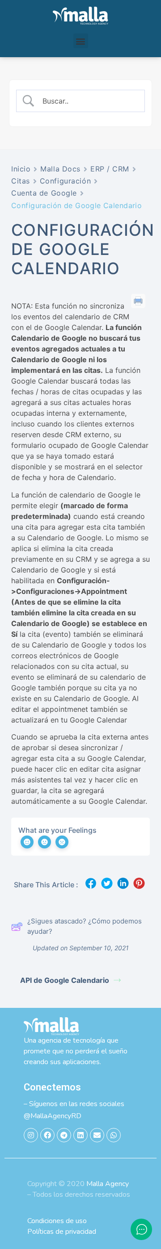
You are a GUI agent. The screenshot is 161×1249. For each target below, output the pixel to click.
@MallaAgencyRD (52, 1116)
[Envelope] (97, 1135)
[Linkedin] (80, 1135)
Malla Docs (60, 168)
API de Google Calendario (64, 980)
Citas (20, 180)
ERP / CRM (109, 168)
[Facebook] (47, 1135)
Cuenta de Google (44, 192)
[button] (80, 40)
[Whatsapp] (113, 1135)
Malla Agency (107, 1184)
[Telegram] (64, 1135)
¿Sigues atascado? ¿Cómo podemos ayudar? (84, 926)
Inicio (20, 168)
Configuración (65, 180)
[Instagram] (31, 1135)
